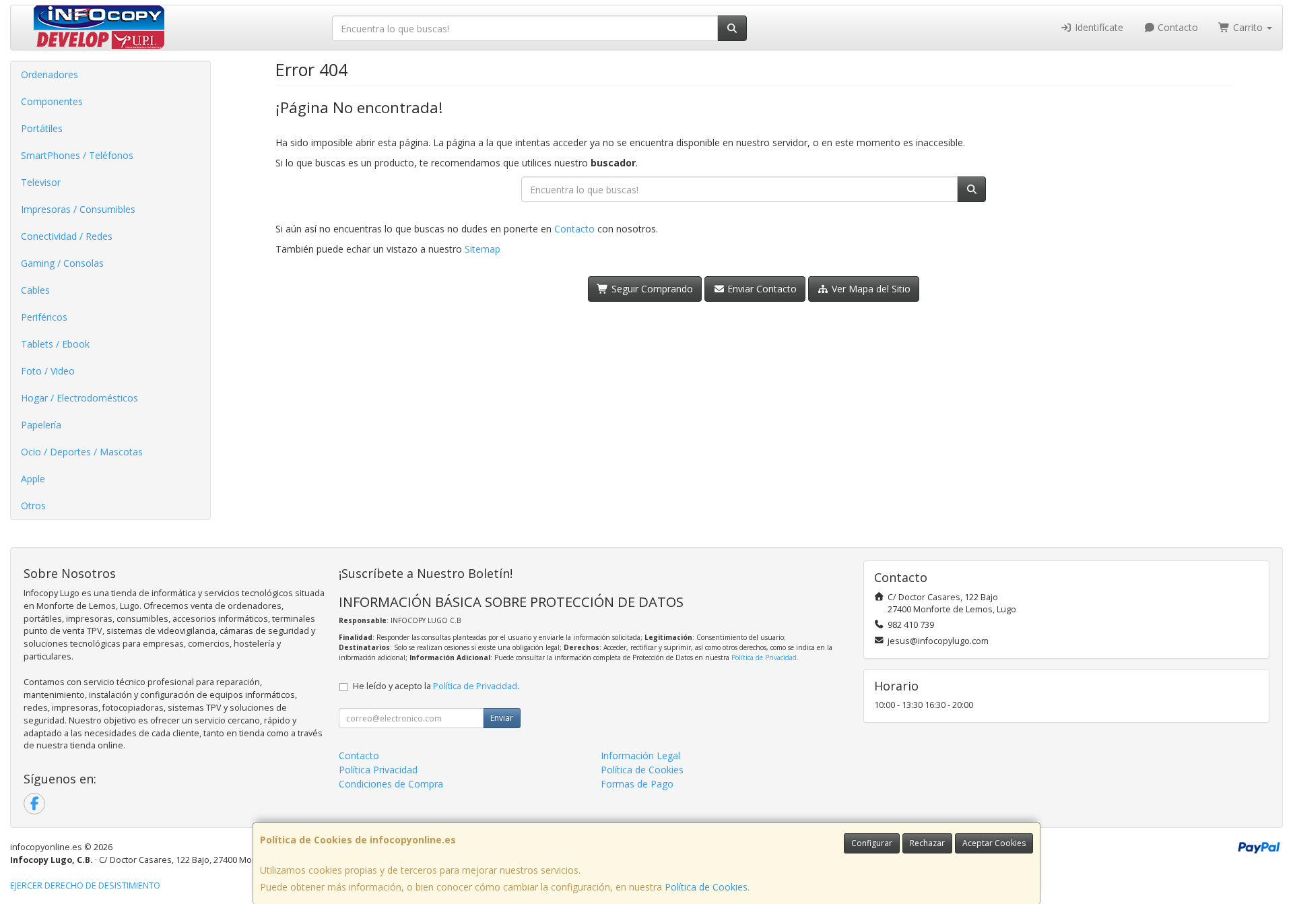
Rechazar (927, 843)
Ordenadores (49, 74)
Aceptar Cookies (994, 843)
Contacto (1176, 27)
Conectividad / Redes (66, 236)
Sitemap (482, 249)
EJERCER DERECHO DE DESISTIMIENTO (85, 885)
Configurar (871, 843)
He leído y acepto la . (436, 686)
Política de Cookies (706, 886)
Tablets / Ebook (55, 343)
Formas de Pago (637, 783)
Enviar (501, 717)
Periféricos (44, 317)
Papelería (41, 424)
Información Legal (640, 755)
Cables (35, 290)
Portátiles (42, 128)
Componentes (52, 101)
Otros (33, 505)
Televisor (41, 182)
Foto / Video (48, 370)
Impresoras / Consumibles (78, 209)
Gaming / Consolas (62, 263)
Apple (33, 478)
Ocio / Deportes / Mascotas (82, 451)
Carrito (1247, 27)
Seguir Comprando (651, 288)
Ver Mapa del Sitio (869, 288)
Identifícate (1097, 27)
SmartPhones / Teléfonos (77, 155)
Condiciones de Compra (391, 783)
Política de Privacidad (764, 657)
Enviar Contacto (761, 288)
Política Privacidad (378, 769)
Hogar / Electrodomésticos (79, 397)
